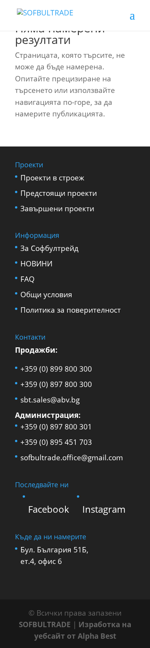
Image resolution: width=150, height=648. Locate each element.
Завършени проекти (57, 209)
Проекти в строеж (52, 178)
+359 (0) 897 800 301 (56, 427)
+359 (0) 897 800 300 (56, 384)
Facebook (48, 509)
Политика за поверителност (70, 310)
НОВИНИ (36, 264)
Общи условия (46, 294)
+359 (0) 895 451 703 (56, 442)
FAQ (27, 279)
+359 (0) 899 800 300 (56, 369)
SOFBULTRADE (45, 624)
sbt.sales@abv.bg (50, 400)
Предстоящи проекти (58, 193)
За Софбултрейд (49, 248)
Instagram (103, 509)
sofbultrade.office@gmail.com (71, 458)
